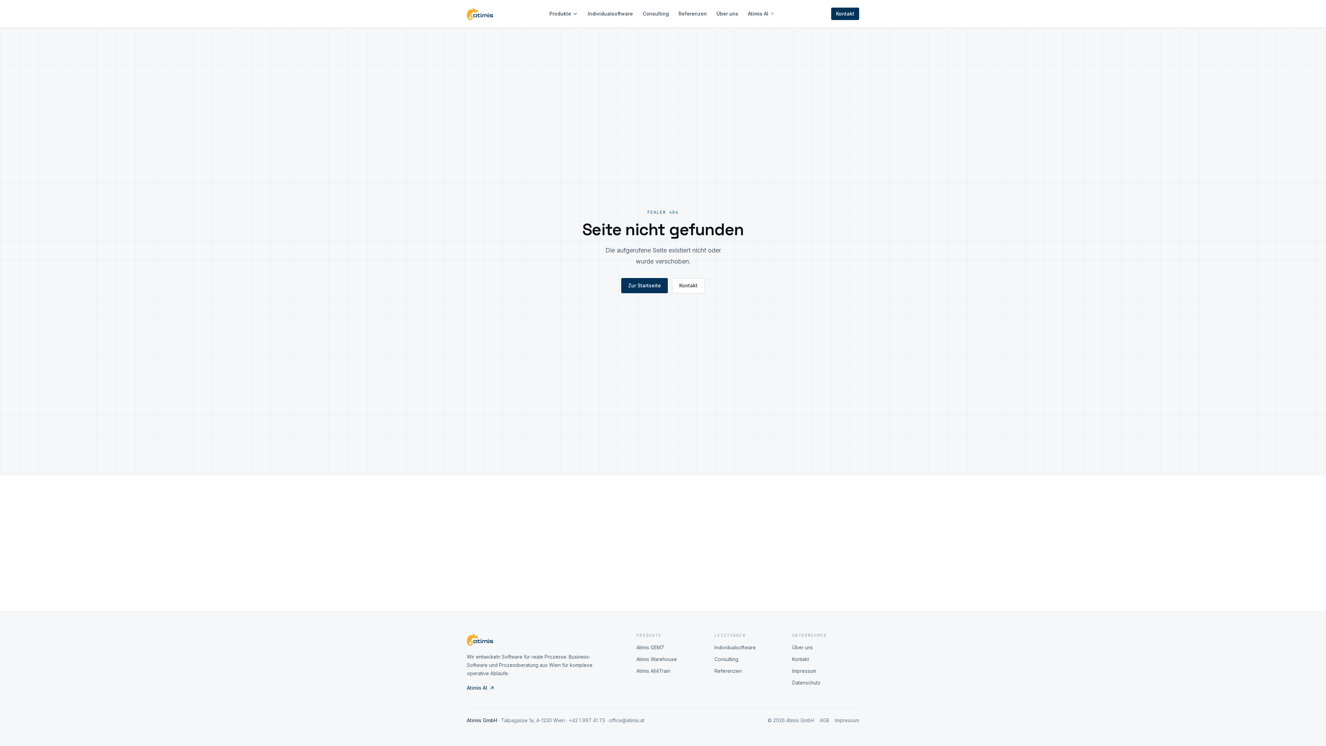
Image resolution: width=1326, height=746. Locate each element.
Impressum (804, 671)
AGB (824, 720)
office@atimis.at (626, 720)
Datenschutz (806, 683)
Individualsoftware (610, 14)
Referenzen (693, 14)
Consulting (656, 14)
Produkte (560, 14)
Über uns (727, 14)
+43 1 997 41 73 (587, 720)
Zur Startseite (644, 285)
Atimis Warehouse (656, 659)
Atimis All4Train (653, 671)
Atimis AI (758, 14)
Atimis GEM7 (650, 647)
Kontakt (845, 14)
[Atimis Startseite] (480, 14)
